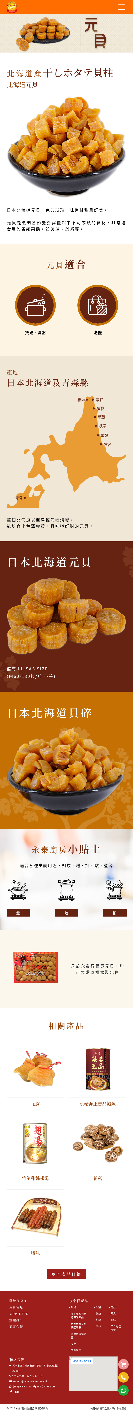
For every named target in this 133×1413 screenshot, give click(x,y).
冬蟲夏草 (76, 1350)
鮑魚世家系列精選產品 (78, 1325)
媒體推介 (16, 1320)
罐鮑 (73, 1307)
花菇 (113, 1307)
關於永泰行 (18, 1300)
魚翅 (98, 1307)
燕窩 (98, 1326)
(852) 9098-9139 (22, 1386)
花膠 (98, 1319)
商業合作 (16, 1326)
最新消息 (16, 1307)
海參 (73, 1343)
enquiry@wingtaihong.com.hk (29, 1381)
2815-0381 (18, 1376)
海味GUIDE (18, 1313)
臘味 (113, 1319)
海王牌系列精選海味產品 (78, 1315)
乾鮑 (98, 1313)
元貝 (113, 1313)
